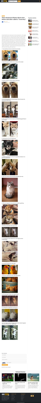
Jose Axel (6, 21)
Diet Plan (22, 398)
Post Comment (5, 364)
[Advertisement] (20, 8)
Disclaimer (12, 398)
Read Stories (22, 395)
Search (19, 1)
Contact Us (12, 395)
